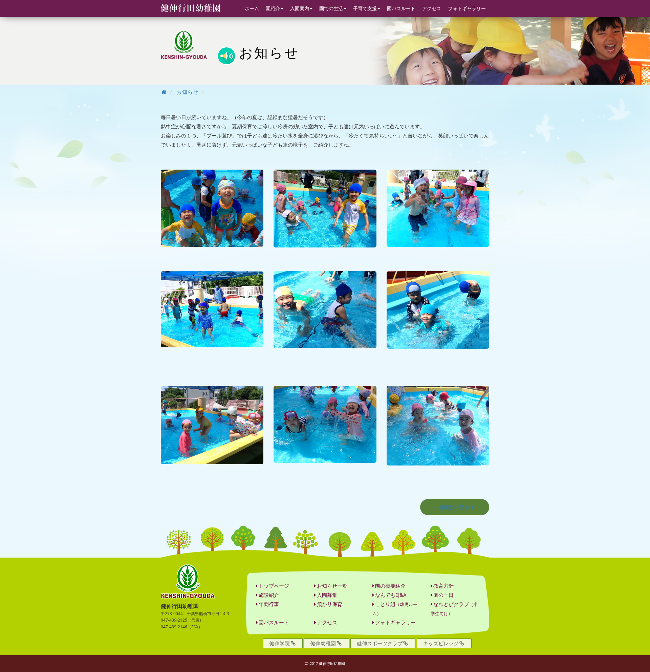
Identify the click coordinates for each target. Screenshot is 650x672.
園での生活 (331, 8)
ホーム (252, 8)
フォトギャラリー (467, 8)
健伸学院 (279, 643)
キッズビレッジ (441, 643)
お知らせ (187, 91)
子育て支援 (365, 8)
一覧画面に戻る (451, 507)
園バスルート (401, 8)
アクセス (431, 8)
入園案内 (299, 8)
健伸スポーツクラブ (380, 643)
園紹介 (273, 8)
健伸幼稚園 (323, 643)
